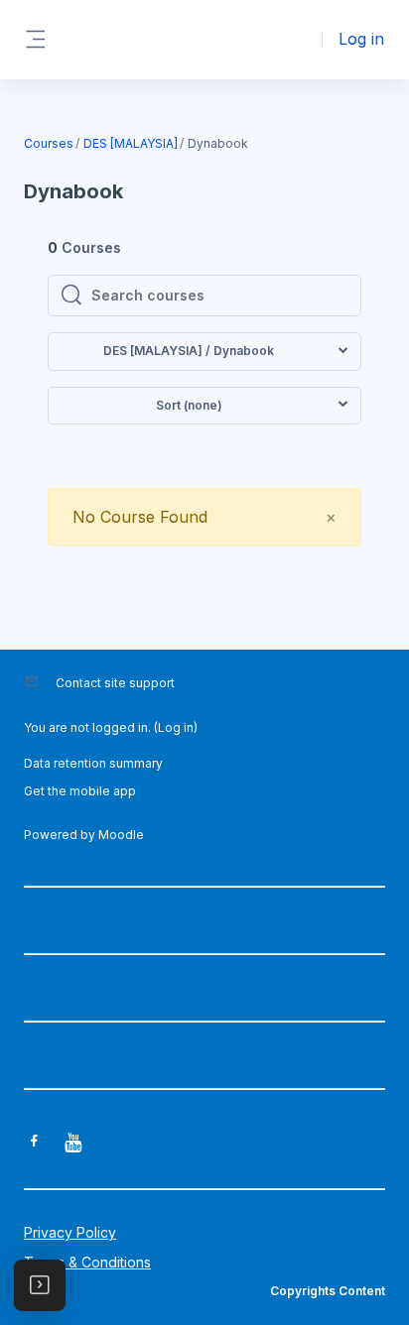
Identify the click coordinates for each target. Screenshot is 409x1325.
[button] (204, 351)
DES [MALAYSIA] (130, 143)
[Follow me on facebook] (34, 1143)
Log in (361, 39)
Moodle (121, 834)
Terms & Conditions (87, 1262)
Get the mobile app (80, 790)
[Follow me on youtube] (74, 1144)
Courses (48, 143)
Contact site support (115, 682)
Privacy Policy (70, 1232)
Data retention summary (93, 763)
